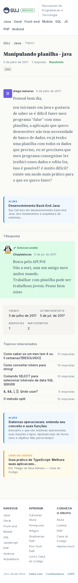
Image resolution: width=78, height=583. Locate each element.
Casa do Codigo (62, 539)
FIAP (60, 530)
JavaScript (10, 542)
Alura (60, 519)
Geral (18, 21)
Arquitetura (11, 559)
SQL (58, 21)
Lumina (62, 525)
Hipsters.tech (66, 546)
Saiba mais (36, 573)
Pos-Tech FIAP (35, 549)
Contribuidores (55, 573)
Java (7, 21)
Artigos (34, 530)
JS (66, 21)
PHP (6, 29)
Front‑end (32, 21)
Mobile (47, 21)
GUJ (6, 43)
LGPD (71, 573)
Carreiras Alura (35, 517)
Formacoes (36, 525)
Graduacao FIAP (36, 539)
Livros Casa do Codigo (37, 559)
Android (18, 29)
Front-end (10, 526)
